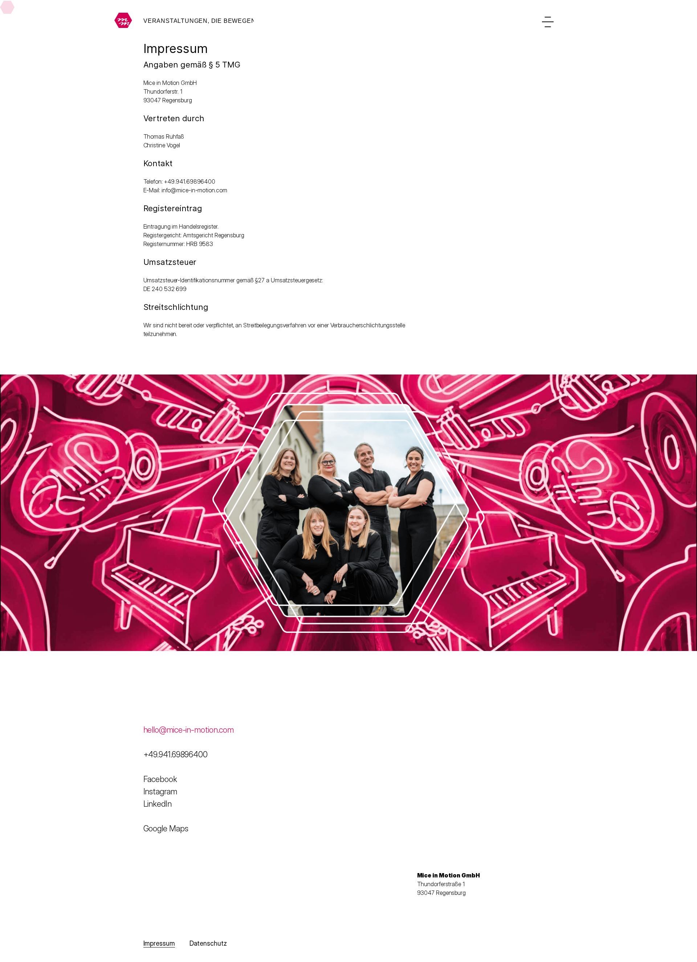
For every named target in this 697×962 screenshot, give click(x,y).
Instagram (160, 791)
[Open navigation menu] (548, 21)
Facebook (160, 779)
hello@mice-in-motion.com (189, 729)
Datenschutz (208, 943)
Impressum (159, 943)
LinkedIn (157, 804)
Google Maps (165, 828)
